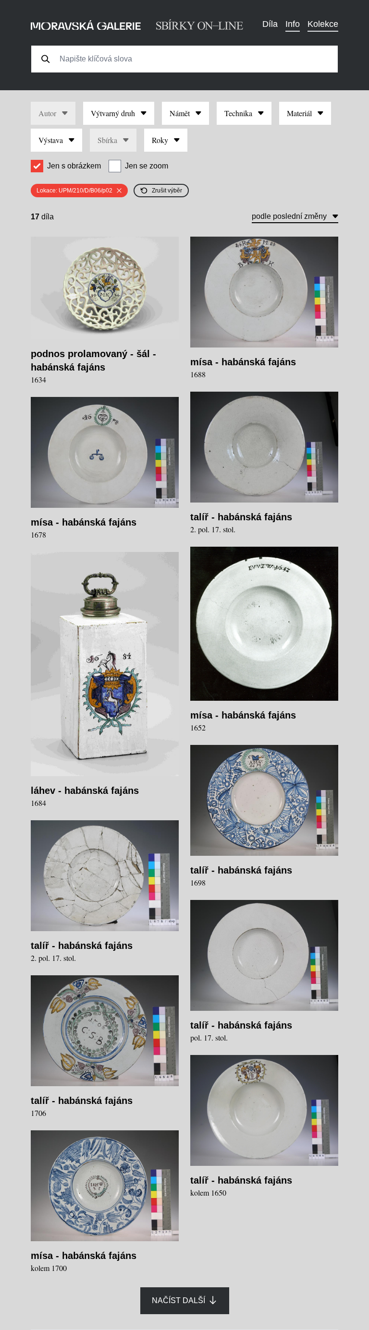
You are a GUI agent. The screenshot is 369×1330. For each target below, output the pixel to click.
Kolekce (323, 24)
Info (292, 24)
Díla (270, 24)
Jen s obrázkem (74, 166)
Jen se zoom (146, 166)
